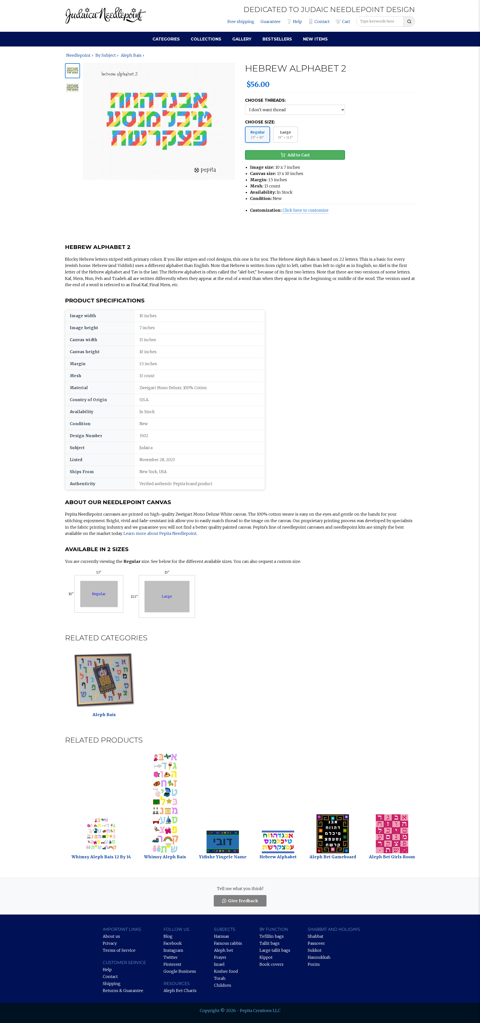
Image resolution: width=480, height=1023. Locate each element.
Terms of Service (119, 950)
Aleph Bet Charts (180, 990)
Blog (168, 936)
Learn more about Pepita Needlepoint (160, 533)
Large (167, 596)
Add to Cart (299, 155)
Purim (314, 964)
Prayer (220, 957)
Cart (346, 21)
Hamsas (221, 936)
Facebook (173, 943)
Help (297, 21)
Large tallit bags (275, 950)
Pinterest (172, 964)
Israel (219, 964)
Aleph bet (223, 950)
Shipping (111, 983)
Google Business (180, 971)
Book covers (272, 964)
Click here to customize (305, 210)
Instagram (173, 950)
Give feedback (243, 900)
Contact (322, 21)
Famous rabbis (228, 943)
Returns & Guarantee (123, 990)
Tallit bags (270, 943)
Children (222, 985)
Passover (316, 943)
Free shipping (241, 21)
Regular (99, 594)
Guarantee (270, 21)
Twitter (171, 957)
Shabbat (315, 936)
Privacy (110, 943)
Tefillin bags (272, 936)
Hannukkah (319, 957)
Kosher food (226, 971)
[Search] (409, 21)
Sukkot (315, 950)
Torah (220, 978)
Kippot (266, 957)
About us (111, 936)
